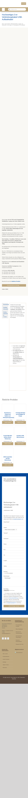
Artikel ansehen (7, 422)
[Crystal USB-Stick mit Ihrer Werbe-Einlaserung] (7, 427)
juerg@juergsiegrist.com (18, 519)
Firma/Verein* (6, 522)
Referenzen (5, 667)
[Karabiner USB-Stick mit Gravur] (20, 427)
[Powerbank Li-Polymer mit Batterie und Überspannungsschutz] (7, 404)
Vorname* (6, 533)
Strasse (5, 544)
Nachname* (6, 538)
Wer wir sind (5, 653)
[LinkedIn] (8, 638)
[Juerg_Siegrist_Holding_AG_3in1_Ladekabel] (14, 123)
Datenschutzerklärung (13, 598)
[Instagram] (5, 638)
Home (3, 23)
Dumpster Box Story (19, 644)
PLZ (4, 549)
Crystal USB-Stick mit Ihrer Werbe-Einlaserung (7, 437)
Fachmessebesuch (6, 656)
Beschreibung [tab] (5, 304)
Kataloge (4, 662)
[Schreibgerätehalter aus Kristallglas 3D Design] (20, 404)
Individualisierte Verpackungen (19, 636)
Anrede (5, 527)
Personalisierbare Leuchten (19, 625)
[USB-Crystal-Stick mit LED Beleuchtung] (7, 448)
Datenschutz (22, 677)
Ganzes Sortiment (7, 23)
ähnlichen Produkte (16, 281)
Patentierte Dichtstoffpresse (19, 641)
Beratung (5, 571)
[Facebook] (3, 638)
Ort (4, 555)
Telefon (5, 566)
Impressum (14, 678)
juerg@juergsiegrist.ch (11, 602)
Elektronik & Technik (14, 23)
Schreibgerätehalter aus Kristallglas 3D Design (20, 414)
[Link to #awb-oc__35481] (3, 9)
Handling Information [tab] (5, 308)
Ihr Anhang (6, 588)
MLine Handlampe (19, 629)
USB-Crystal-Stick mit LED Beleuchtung (7, 458)
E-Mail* (5, 560)
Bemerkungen (6, 576)
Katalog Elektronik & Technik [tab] (5, 314)
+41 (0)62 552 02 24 (9, 630)
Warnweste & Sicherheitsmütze (19, 632)
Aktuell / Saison (6, 664)
